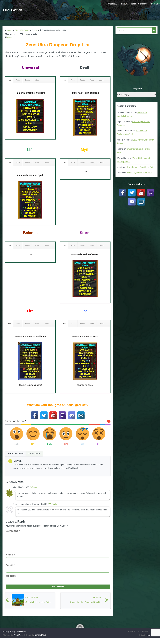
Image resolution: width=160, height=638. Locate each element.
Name (10, 554)
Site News (142, 4)
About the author (16, 453)
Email (10, 565)
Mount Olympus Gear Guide (139, 173)
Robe (18, 80)
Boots (27, 80)
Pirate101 (124, 4)
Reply (34, 487)
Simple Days (40, 635)
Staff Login (21, 631)
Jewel (101, 80)
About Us (154, 4)
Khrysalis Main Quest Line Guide (140, 167)
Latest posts (34, 453)
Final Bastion (12, 10)
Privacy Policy (8, 631)
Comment (13, 531)
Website (11, 575)
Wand (37, 80)
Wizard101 (112, 4)
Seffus (9, 37)
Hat (9, 80)
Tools (133, 4)
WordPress (19, 635)
